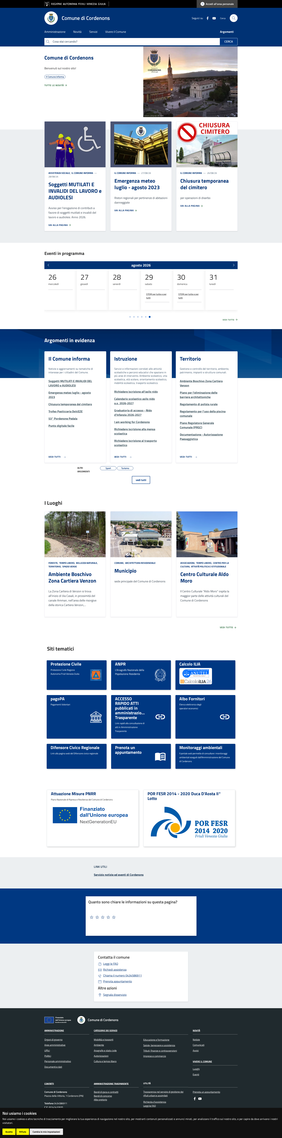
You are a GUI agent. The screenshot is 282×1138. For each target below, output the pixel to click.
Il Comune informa (82, 173)
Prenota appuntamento (117, 981)
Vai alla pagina (58, 225)
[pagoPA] (96, 716)
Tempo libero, (67, 563)
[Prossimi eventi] (234, 265)
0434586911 (122, 975)
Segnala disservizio (115, 995)
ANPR (120, 664)
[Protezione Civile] (96, 675)
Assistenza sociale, (59, 173)
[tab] (130, 317)
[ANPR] (160, 675)
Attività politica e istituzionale (208, 566)
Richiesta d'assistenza (154, 1102)
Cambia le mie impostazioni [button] (46, 1131)
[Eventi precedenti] (48, 265)
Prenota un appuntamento (128, 749)
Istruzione (125, 359)
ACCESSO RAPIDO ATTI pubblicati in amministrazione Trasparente (130, 708)
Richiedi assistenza (114, 969)
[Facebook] (206, 18)
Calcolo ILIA (189, 664)
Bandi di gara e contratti (106, 1092)
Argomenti (227, 32)
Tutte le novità (54, 85)
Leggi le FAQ (110, 964)
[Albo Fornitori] (224, 716)
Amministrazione (54, 1030)
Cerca (228, 41)
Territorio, (55, 566)
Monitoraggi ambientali (200, 747)
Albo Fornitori (192, 698)
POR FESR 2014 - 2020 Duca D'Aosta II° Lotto (184, 796)
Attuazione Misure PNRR (73, 793)
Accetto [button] (9, 1131)
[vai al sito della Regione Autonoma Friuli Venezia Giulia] (76, 4)
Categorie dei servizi (105, 1030)
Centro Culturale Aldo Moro (204, 577)
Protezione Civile (66, 664)
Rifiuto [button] (22, 1131)
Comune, (119, 563)
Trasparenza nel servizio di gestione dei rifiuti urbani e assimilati (163, 1093)
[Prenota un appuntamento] (160, 756)
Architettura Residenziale (140, 563)
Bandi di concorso (103, 1096)
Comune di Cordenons (69, 57)
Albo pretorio (100, 1099)
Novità (196, 1030)
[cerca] (234, 18)
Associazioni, (188, 563)
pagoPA (58, 698)
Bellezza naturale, (87, 563)
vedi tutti (141, 480)
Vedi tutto (229, 319)
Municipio (125, 571)
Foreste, (53, 563)
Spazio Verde (69, 566)
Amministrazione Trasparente (111, 1083)
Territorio (190, 359)
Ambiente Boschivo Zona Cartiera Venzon (72, 577)
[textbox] (140, 917)
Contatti (49, 1083)
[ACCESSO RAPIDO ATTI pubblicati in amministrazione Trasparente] (160, 716)
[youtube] (213, 18)
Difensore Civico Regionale (75, 747)
